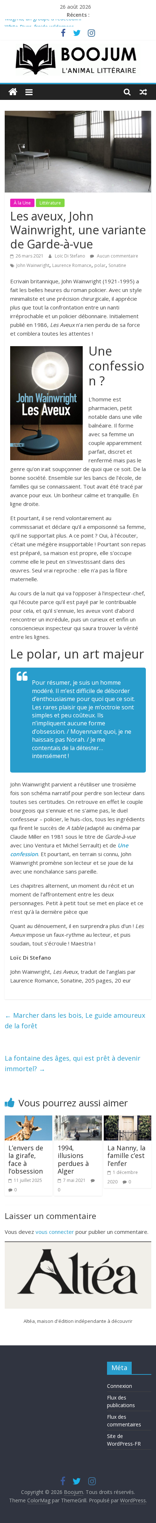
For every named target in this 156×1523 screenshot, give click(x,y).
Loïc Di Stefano (70, 256)
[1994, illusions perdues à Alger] (78, 1120)
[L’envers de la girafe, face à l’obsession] (28, 1120)
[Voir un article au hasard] (143, 92)
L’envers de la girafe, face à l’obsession (25, 1159)
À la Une (22, 203)
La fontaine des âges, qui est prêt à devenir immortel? (72, 1063)
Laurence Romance (71, 265)
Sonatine (117, 265)
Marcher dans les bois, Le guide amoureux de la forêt (75, 1020)
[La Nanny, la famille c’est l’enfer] (127, 1120)
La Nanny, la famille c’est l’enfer (126, 1155)
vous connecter (55, 1231)
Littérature (50, 203)
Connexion (119, 1385)
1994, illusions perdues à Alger (73, 1159)
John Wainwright (32, 265)
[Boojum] (13, 92)
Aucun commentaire (117, 256)
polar (100, 265)
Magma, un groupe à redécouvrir (43, 23)
